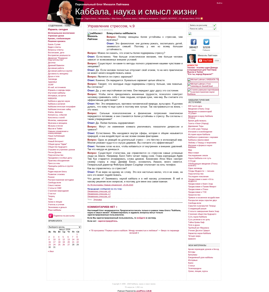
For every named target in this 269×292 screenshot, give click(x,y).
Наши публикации (56, 136)
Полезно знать (130, 18)
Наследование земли (198, 155)
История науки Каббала (199, 134)
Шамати (192, 239)
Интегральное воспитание (61, 33)
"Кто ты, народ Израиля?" (200, 74)
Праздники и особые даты (60, 158)
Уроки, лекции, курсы (198, 271)
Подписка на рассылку (64, 216)
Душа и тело (53, 76)
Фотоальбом (104, 18)
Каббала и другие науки (59, 101)
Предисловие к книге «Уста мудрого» (200, 180)
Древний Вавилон (56, 65)
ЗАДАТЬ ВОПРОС (168, 18)
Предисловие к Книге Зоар (200, 184)
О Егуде (192, 161)
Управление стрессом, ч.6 (99, 196)
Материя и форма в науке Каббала (200, 146)
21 (73, 242)
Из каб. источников (57, 87)
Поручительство (55, 155)
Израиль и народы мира (59, 90)
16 (49, 242)
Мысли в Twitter (55, 128)
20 (69, 242)
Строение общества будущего (202, 214)
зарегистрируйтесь (107, 221)
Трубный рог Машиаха (198, 228)
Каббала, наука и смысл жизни (136, 11)
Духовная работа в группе (60, 71)
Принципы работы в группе (60, 166)
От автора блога (186, 18)
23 (49, 244)
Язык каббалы (54, 210)
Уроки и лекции (55, 202)
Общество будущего (57, 147)
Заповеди (52, 79)
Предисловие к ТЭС (197, 192)
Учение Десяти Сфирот (199, 230)
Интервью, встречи (57, 95)
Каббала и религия (56, 104)
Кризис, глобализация (59, 38)
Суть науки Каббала (197, 217)
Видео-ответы (54, 47)
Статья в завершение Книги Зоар (203, 211)
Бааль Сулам (54, 44)
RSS (198, 18)
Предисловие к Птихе (198, 189)
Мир (190, 150)
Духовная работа (56, 68)
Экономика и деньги (57, 207)
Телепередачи (194, 268)
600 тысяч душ (195, 106)
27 (69, 244)
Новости (52, 138)
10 (54, 239)
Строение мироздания (58, 191)
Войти (219, 3)
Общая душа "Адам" (57, 144)
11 (59, 239)
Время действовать (197, 121)
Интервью (192, 260)
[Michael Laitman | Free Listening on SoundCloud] (203, 85)
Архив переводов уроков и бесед (203, 249)
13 (69, 239)
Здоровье (52, 82)
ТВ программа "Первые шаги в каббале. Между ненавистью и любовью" (124, 230)
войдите (141, 218)
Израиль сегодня (58, 29)
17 (54, 242)
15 (77, 239)
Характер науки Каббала (199, 233)
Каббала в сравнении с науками (203, 137)
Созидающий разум (197, 208)
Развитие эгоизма (56, 174)
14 (73, 239)
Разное (51, 177)
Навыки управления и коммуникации (58, 132)
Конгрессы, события (57, 115)
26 (64, 244)
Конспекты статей (56, 117)
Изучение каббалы (56, 93)
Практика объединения (58, 160)
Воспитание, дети (56, 52)
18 (59, 242)
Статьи (191, 266)
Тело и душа (194, 225)
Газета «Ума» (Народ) (198, 123)
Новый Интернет (55, 141)
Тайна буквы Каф (196, 222)
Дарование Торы (195, 126)
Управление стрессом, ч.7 (99, 194)
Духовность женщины (58, 73)
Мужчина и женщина (57, 123)
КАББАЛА (52, 98)
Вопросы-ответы (55, 50)
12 (64, 239)
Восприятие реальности (59, 55)
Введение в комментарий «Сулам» (200, 112)
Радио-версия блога (57, 171)
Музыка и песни (55, 126)
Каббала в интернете (148, 18)
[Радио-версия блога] (203, 33)
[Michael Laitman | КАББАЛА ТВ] (203, 79)
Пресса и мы (54, 163)
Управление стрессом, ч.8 (99, 191)
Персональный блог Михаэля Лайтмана (102, 4)
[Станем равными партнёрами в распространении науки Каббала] (203, 91)
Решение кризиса (56, 41)
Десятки (51, 63)
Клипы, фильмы (55, 112)
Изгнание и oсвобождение (200, 132)
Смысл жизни (54, 185)
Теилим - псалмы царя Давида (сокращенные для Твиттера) (202, 68)
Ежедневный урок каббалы (200, 257)
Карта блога (90, 18)
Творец (51, 196)
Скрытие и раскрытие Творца (202, 206)
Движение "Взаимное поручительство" (58, 59)
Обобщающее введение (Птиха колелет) (202, 164)
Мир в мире (193, 153)
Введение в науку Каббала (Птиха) (200, 117)
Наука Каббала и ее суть (199, 158)
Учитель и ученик (56, 204)
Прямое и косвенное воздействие (204, 197)
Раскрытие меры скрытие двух (202, 200)
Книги (190, 263)
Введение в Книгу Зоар (199, 109)
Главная (79, 18)
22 (77, 242)
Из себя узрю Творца (198, 129)
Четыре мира (194, 236)
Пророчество (194, 195)
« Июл (51, 251)
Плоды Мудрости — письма (201, 171)
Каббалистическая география (61, 106)
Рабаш (51, 169)
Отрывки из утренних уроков (61, 149)
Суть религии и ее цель (199, 219)
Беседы (191, 252)
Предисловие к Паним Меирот (202, 186)
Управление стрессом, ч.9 (111, 26)
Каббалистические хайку (59, 109)
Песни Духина (54, 152)
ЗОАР (50, 84)
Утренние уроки (56, 36)
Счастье (52, 193)
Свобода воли (54, 182)
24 (54, 244)
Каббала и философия (198, 140)
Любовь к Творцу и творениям (202, 143)
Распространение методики (61, 180)
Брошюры (192, 255)
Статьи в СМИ (54, 188)
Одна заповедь (195, 168)
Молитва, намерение (57, 120)
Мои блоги (116, 18)
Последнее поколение (198, 176)
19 (64, 242)
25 (59, 244)
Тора (50, 199)
